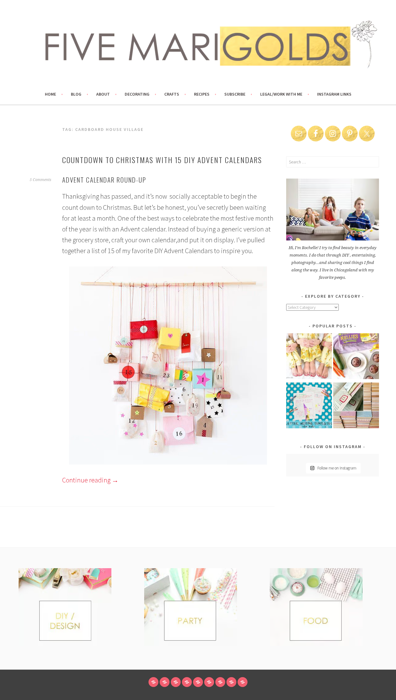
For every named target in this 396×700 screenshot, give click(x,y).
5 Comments (40, 180)
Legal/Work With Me (281, 94)
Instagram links (334, 94)
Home (50, 94)
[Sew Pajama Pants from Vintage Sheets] (309, 357)
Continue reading (90, 480)
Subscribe (234, 94)
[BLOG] (165, 682)
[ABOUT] (176, 682)
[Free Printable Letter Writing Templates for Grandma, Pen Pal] (309, 406)
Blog (76, 94)
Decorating (137, 94)
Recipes (201, 94)
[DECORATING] (187, 682)
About (103, 94)
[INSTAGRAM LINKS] (243, 682)
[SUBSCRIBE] (220, 682)
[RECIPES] (209, 682)
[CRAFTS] (198, 682)
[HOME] (153, 682)
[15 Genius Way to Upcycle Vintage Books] (356, 406)
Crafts (171, 94)
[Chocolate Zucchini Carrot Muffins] (356, 357)
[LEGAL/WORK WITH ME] (231, 682)
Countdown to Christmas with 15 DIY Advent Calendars (162, 159)
